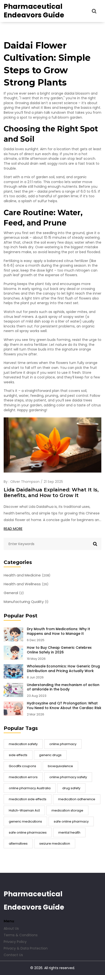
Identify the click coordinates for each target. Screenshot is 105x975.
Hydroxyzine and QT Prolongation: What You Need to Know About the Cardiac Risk (64, 705)
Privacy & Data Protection (26, 948)
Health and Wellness (26, 584)
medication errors (23, 777)
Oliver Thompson (25, 481)
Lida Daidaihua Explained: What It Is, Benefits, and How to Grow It (51, 492)
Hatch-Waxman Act (24, 810)
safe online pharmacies (28, 832)
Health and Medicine (27, 575)
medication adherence (76, 799)
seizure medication (54, 843)
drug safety (71, 788)
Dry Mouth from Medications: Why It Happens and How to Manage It (58, 631)
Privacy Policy (15, 941)
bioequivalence (60, 766)
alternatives (18, 843)
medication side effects (27, 799)
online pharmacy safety (68, 777)
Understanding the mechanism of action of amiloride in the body (63, 687)
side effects (18, 755)
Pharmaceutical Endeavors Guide (34, 11)
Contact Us (13, 954)
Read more (13, 528)
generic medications (25, 821)
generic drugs (50, 755)
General (14, 593)
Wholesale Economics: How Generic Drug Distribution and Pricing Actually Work (63, 668)
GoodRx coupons (22, 766)
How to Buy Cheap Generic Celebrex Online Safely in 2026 (59, 650)
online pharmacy (62, 744)
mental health (69, 832)
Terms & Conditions (21, 935)
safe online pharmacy (71, 821)
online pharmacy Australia (30, 788)
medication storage (67, 810)
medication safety (23, 744)
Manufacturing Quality (26, 602)
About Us (11, 928)
